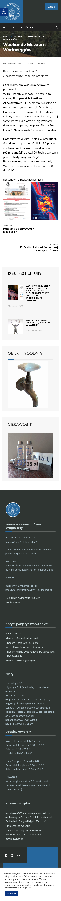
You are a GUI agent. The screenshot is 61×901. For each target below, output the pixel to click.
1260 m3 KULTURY (25, 273)
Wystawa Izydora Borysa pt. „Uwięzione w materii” (38, 323)
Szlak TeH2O (13, 633)
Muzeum (18, 36)
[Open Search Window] (56, 27)
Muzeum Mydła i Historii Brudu (22, 638)
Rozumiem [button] (11, 893)
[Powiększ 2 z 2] (53, 185)
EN (12, 27)
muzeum (42, 64)
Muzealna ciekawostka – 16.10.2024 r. (18, 229)
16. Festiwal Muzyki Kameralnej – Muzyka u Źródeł (39, 247)
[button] (4, 12)
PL (4, 27)
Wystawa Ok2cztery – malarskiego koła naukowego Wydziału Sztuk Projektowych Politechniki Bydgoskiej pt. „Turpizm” (39, 293)
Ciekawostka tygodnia (17, 826)
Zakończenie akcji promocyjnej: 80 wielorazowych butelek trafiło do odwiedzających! (23, 834)
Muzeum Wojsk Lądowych (20, 660)
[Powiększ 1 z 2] (25, 185)
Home (5, 36)
